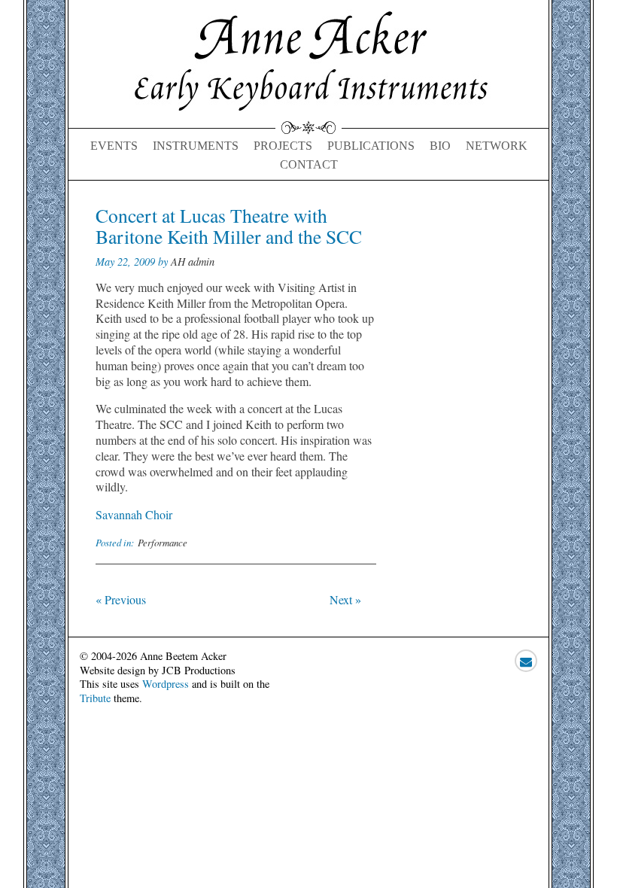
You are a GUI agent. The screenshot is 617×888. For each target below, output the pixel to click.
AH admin (192, 261)
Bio (440, 145)
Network (496, 145)
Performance (162, 542)
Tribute (95, 698)
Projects (283, 145)
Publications (371, 145)
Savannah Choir (134, 514)
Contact (309, 164)
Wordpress (165, 684)
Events (114, 145)
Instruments (196, 145)
